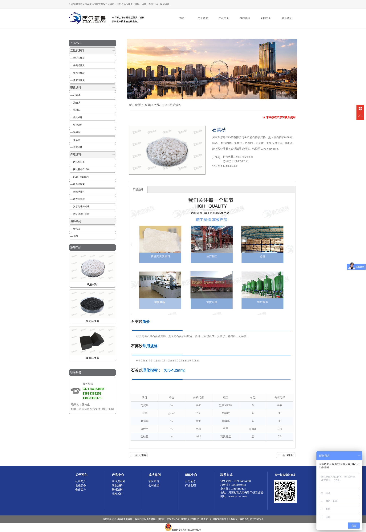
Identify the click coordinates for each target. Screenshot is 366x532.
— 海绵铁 (75, 132)
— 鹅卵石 (75, 110)
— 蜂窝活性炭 (77, 80)
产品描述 (138, 189)
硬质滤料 (75, 87)
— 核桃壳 (75, 139)
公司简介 (80, 481)
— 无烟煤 (75, 102)
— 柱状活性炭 (77, 58)
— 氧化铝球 (76, 117)
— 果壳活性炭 (77, 65)
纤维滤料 (75, 154)
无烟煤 (143, 455)
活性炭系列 (77, 50)
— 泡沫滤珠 (76, 147)
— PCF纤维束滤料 (79, 176)
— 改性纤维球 (77, 199)
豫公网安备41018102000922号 (186, 530)
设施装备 (80, 485)
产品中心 (160, 105)
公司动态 (190, 481)
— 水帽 (74, 236)
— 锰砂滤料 (76, 125)
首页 (182, 18)
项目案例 (153, 481)
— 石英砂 (75, 95)
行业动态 (190, 485)
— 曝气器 (75, 228)
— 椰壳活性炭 (77, 73)
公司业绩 (153, 485)
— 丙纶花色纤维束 (79, 169)
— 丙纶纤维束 (77, 162)
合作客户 (80, 489)
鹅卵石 (291, 455)
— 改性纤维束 (77, 184)
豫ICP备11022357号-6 (251, 519)
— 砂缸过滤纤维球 (79, 214)
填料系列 (75, 221)
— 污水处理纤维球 (79, 206)
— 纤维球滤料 (77, 191)
